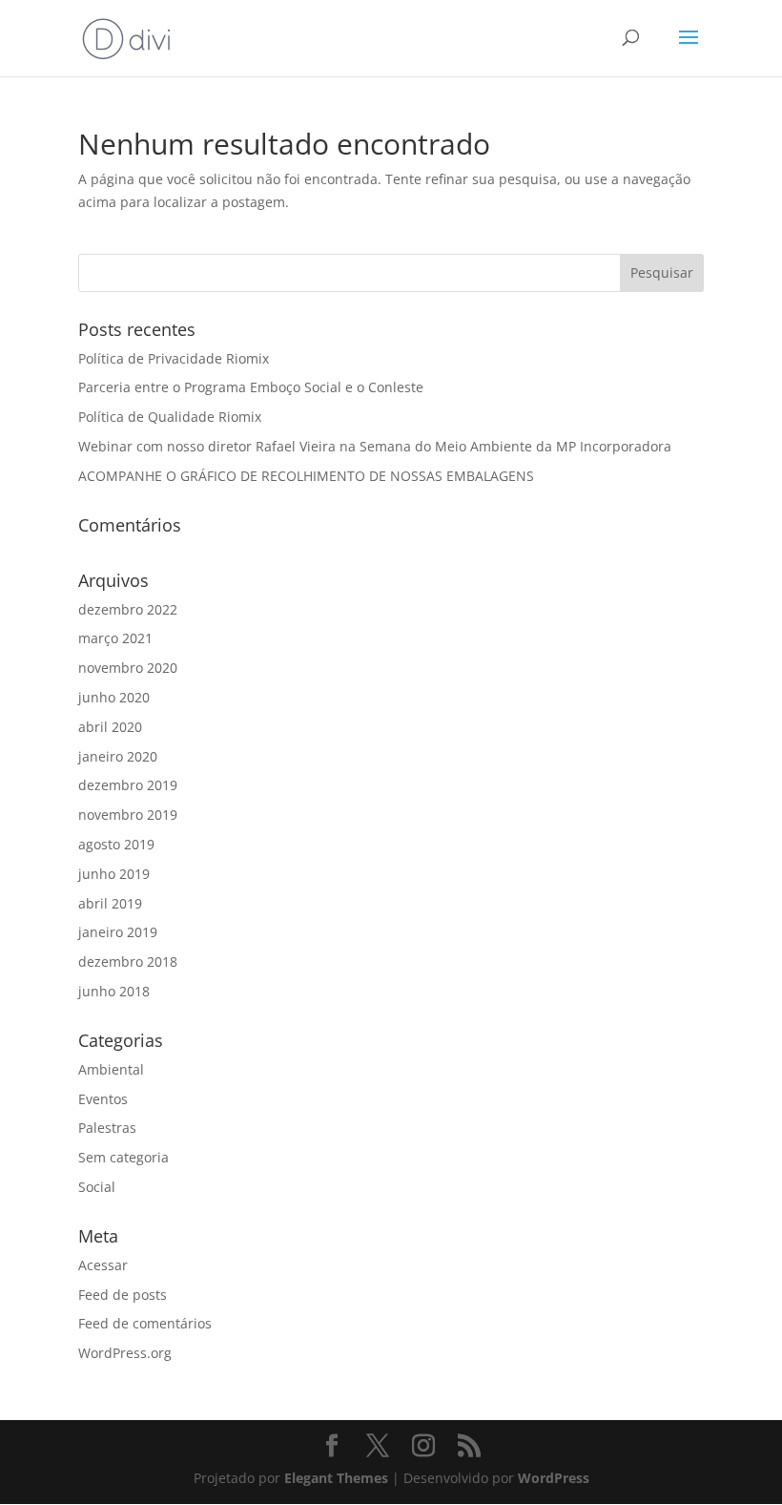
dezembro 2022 (127, 609)
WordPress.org (125, 1353)
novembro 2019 (127, 814)
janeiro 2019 (117, 932)
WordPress (553, 1478)
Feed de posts (122, 1295)
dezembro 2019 (127, 785)
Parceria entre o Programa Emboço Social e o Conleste (250, 387)
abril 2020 (110, 727)
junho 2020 (114, 697)
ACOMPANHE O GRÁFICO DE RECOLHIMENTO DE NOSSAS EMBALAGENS (306, 476)
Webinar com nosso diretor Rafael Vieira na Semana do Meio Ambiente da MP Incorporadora (374, 446)
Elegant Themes (336, 1478)
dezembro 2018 (127, 961)
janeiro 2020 (117, 756)
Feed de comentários (145, 1323)
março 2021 (115, 638)
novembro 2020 (127, 667)
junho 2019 (114, 874)
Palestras (107, 1127)
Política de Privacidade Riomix (173, 358)
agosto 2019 (116, 844)
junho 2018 (114, 991)
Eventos (103, 1099)
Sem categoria (123, 1157)
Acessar (103, 1265)
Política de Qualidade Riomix (169, 417)
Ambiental (111, 1069)
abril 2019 (110, 903)
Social (96, 1187)
